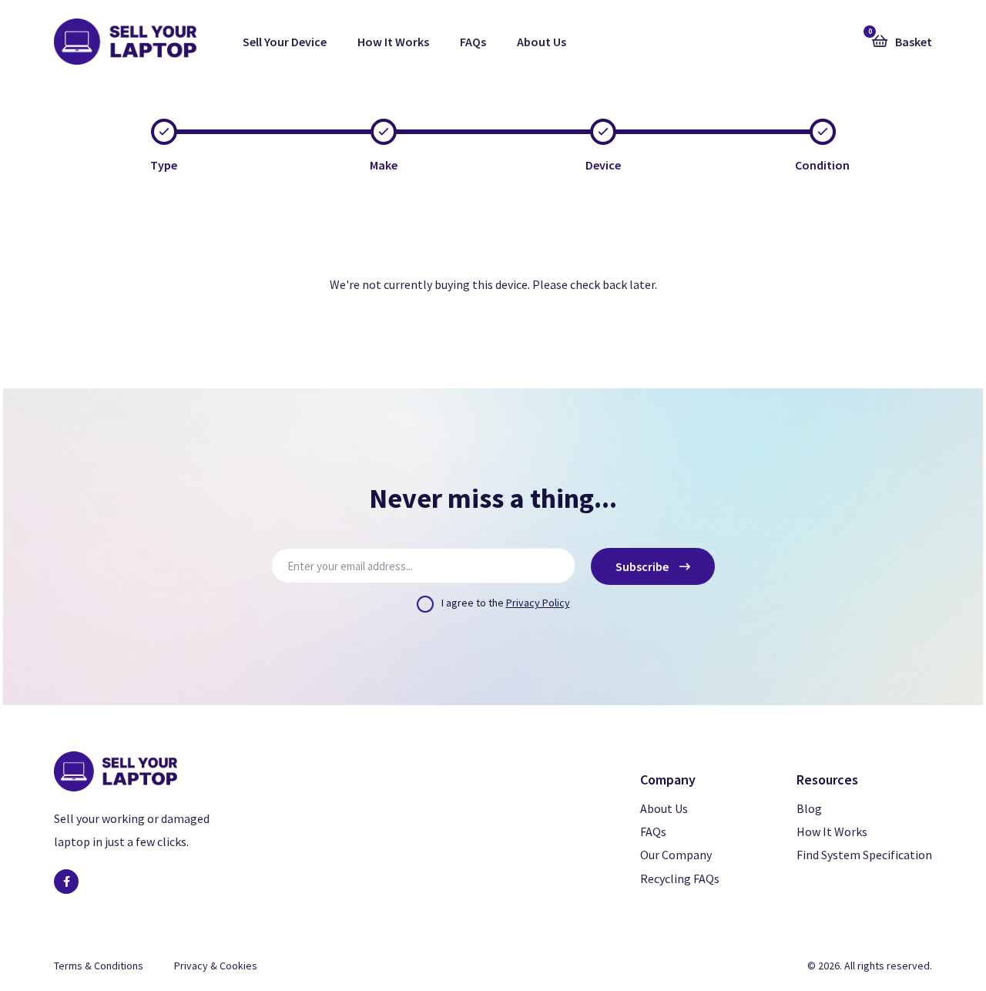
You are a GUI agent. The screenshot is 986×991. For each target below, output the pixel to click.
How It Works (393, 41)
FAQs (473, 41)
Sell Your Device (285, 41)
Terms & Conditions (98, 966)
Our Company (676, 854)
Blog (809, 808)
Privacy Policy (538, 603)
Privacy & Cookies (215, 966)
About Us (541, 41)
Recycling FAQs (679, 878)
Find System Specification (864, 854)
